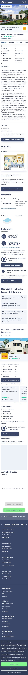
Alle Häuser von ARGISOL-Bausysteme (10, 443)
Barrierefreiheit (6, 606)
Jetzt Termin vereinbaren (10, 434)
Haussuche (5, 621)
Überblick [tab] (3, 42)
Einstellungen (14, 668)
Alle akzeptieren (14, 664)
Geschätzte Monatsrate (13, 242)
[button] (23, 2)
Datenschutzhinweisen (10, 660)
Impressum (5, 611)
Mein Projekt (5, 626)
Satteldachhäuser (6, 571)
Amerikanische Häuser (8, 529)
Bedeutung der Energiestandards (8, 208)
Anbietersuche (6, 623)
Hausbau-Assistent (7, 618)
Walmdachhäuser (6, 576)
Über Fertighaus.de (7, 591)
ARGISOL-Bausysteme (14, 516)
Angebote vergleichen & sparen (12, 281)
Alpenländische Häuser (8, 532)
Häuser (5, 516)
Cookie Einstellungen (7, 603)
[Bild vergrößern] (24, 169)
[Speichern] (26, 6)
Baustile (7, 524)
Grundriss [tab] (11, 42)
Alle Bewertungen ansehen (19, 403)
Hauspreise (15, 524)
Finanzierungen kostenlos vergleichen (10, 247)
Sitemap (4, 596)
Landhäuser (5, 551)
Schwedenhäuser (6, 562)
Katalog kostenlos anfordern (11, 380)
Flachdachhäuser (6, 573)
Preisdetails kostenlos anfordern (14, 510)
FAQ (3, 593)
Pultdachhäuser (6, 579)
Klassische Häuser (7, 548)
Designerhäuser (6, 543)
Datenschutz (5, 608)
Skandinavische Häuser (8, 565)
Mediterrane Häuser (7, 557)
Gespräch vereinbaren (8, 636)
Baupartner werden (7, 633)
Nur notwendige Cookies (14, 672)
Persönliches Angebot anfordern (12, 265)
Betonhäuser (5, 537)
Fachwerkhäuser (6, 546)
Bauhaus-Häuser (6, 535)
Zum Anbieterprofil (5, 335)
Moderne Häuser (6, 560)
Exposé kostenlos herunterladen (14, 139)
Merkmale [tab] (19, 42)
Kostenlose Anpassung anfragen (12, 189)
